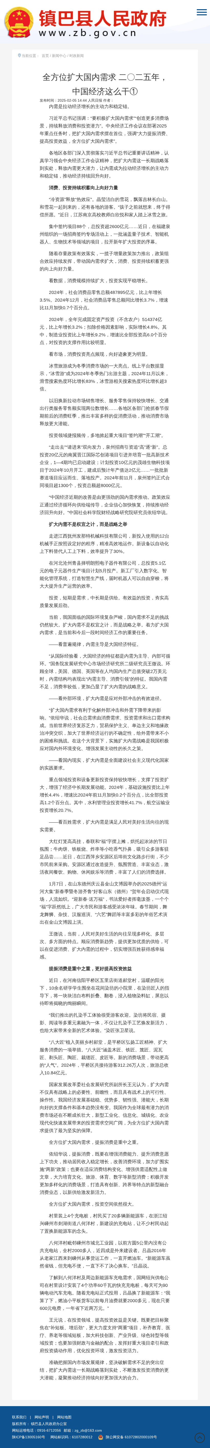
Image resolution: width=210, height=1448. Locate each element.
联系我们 (19, 1417)
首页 (45, 56)
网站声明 (42, 1417)
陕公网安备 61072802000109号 (131, 1437)
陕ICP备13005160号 (28, 1437)
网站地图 (64, 1417)
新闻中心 (59, 56)
